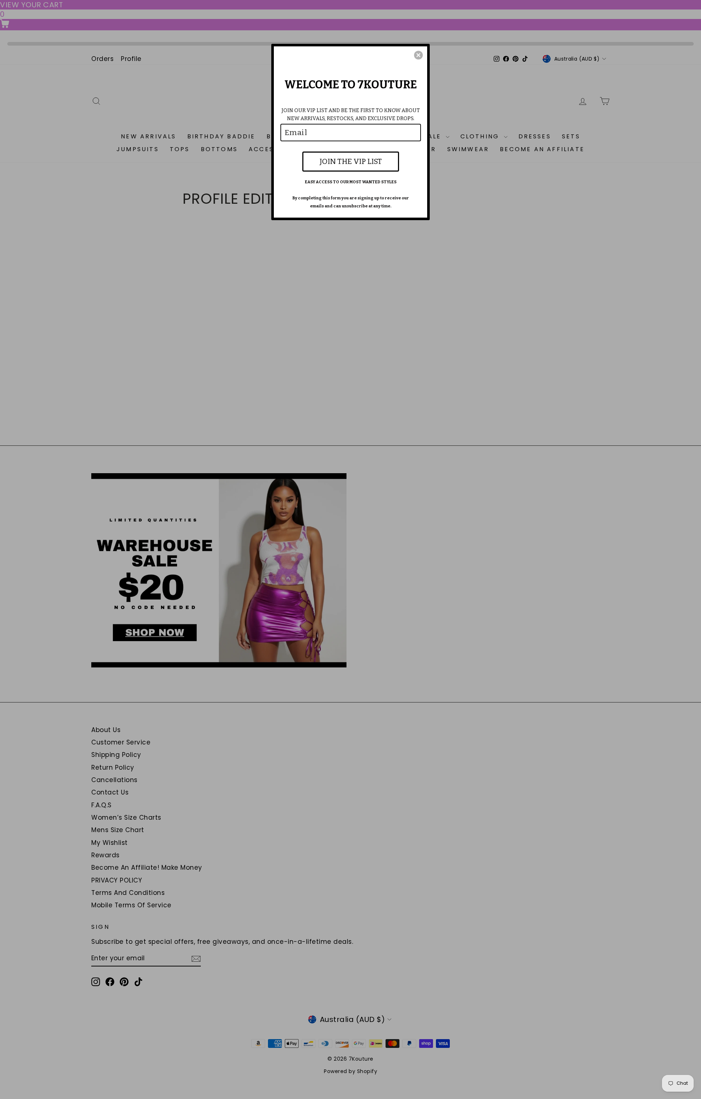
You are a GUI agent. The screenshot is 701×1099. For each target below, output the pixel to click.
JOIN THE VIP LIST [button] (350, 161)
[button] (418, 55)
